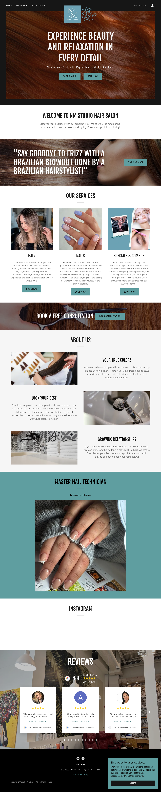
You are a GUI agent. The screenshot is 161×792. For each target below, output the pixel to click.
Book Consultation (110, 316)
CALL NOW (93, 76)
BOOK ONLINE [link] (38, 6)
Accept (133, 783)
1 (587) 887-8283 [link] (80, 774)
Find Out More (135, 162)
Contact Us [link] (139, 6)
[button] (22, 5)
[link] (80, 5)
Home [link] (9, 6)
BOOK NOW (31, 289)
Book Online (69, 76)
